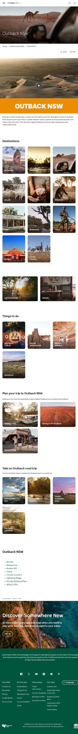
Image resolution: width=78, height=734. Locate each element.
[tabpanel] (39, 22)
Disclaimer (6, 690)
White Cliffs (12, 585)
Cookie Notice (7, 698)
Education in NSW (39, 700)
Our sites (51, 682)
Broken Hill (11, 568)
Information (37, 682)
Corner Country (14, 575)
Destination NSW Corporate (53, 692)
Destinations (22, 686)
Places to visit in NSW (17, 46)
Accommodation (6, 598)
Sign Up (8, 634)
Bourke (9, 562)
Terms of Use (7, 702)
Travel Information (36, 688)
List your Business (39, 693)
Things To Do (22, 690)
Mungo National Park (16, 581)
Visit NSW (6, 682)
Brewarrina (11, 565)
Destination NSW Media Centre (53, 704)
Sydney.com (52, 686)
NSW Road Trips (23, 694)
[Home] (13, 3)
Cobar (9, 572)
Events (20, 598)
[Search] (69, 3)
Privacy (5, 694)
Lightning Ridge (14, 578)
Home (5, 46)
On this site (22, 682)
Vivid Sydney (52, 709)
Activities (14, 598)
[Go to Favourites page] (75, 3)
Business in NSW (38, 697)
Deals (19, 705)
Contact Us (6, 686)
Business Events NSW (53, 698)
